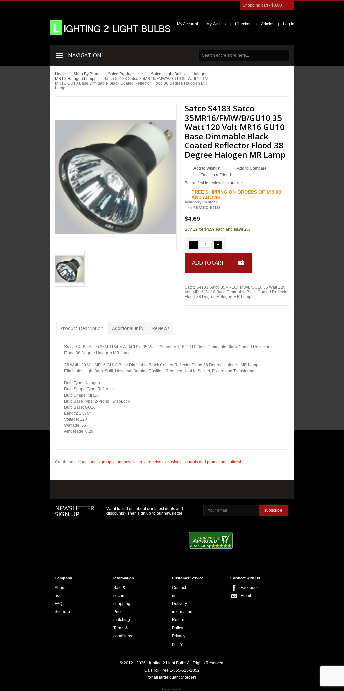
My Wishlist (216, 23)
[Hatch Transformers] (74, 490)
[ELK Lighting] (149, 489)
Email (243, 595)
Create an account (72, 462)
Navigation (84, 55)
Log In (288, 23)
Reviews (161, 328)
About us (60, 591)
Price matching (121, 615)
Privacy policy (178, 640)
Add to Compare (252, 168)
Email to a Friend (215, 175)
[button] (193, 245)
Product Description (81, 328)
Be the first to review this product (214, 183)
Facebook (243, 587)
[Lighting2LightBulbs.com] (110, 27)
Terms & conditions (122, 632)
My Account (187, 23)
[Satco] (194, 490)
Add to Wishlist (207, 168)
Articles (267, 23)
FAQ (58, 603)
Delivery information (182, 607)
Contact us (179, 591)
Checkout (244, 23)
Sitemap (62, 611)
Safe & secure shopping (121, 595)
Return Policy (178, 623)
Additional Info (127, 328)
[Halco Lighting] (113, 490)
